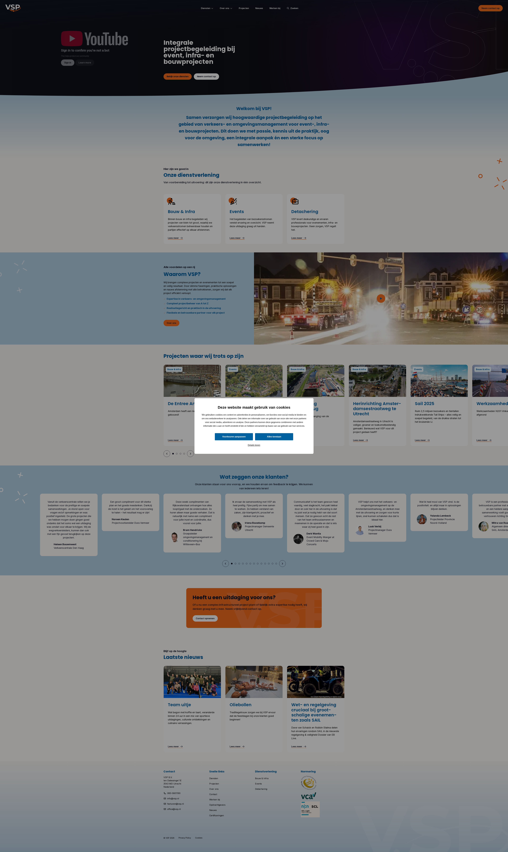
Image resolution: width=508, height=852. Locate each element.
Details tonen (254, 445)
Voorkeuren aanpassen (234, 437)
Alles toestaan (274, 437)
